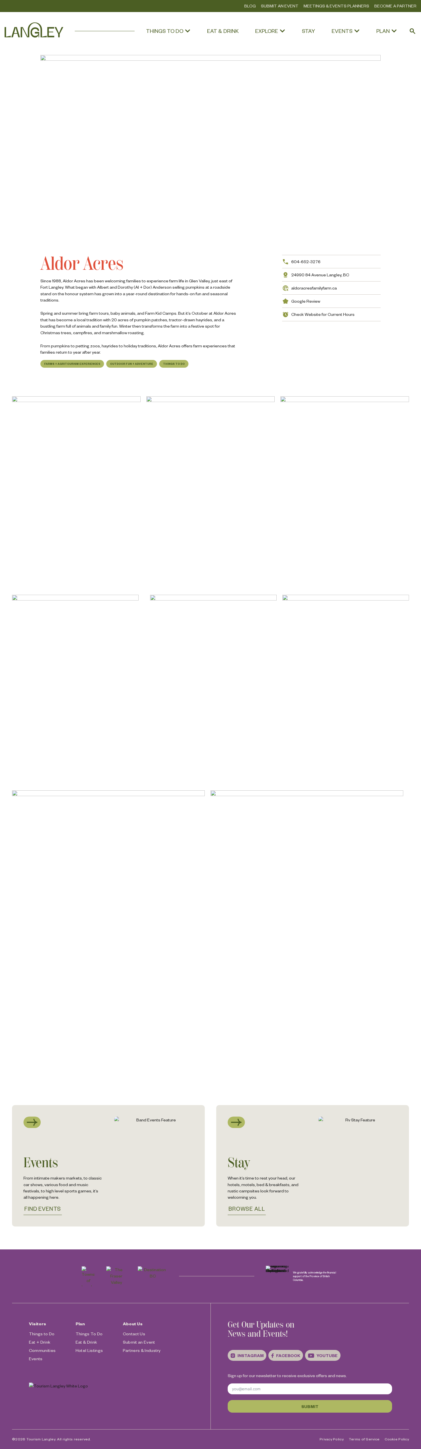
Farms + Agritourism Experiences (72, 363)
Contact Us (134, 1333)
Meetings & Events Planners (336, 5)
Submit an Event (279, 5)
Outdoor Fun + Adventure (131, 363)
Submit (309, 1406)
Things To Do (174, 363)
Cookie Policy (397, 1439)
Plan (80, 1323)
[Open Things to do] (187, 31)
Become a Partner (395, 5)
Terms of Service (364, 1439)
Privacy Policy (332, 1439)
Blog (250, 5)
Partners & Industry (142, 1350)
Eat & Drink (86, 1341)
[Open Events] (357, 31)
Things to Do (42, 1333)
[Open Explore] (282, 31)
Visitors (37, 1323)
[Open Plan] (394, 31)
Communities (42, 1350)
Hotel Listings (89, 1350)
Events (36, 1358)
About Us (133, 1323)
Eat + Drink (40, 1341)
